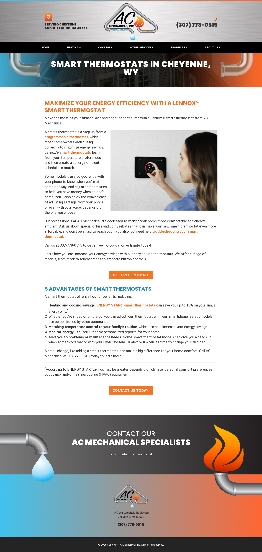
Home (46, 47)
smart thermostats (75, 152)
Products (178, 47)
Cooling (104, 47)
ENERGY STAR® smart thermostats (126, 305)
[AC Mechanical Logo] (131, 496)
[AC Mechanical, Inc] (131, 21)
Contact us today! (131, 390)
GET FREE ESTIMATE (131, 275)
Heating (73, 47)
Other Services (140, 47)
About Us (211, 47)
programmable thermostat (66, 137)
